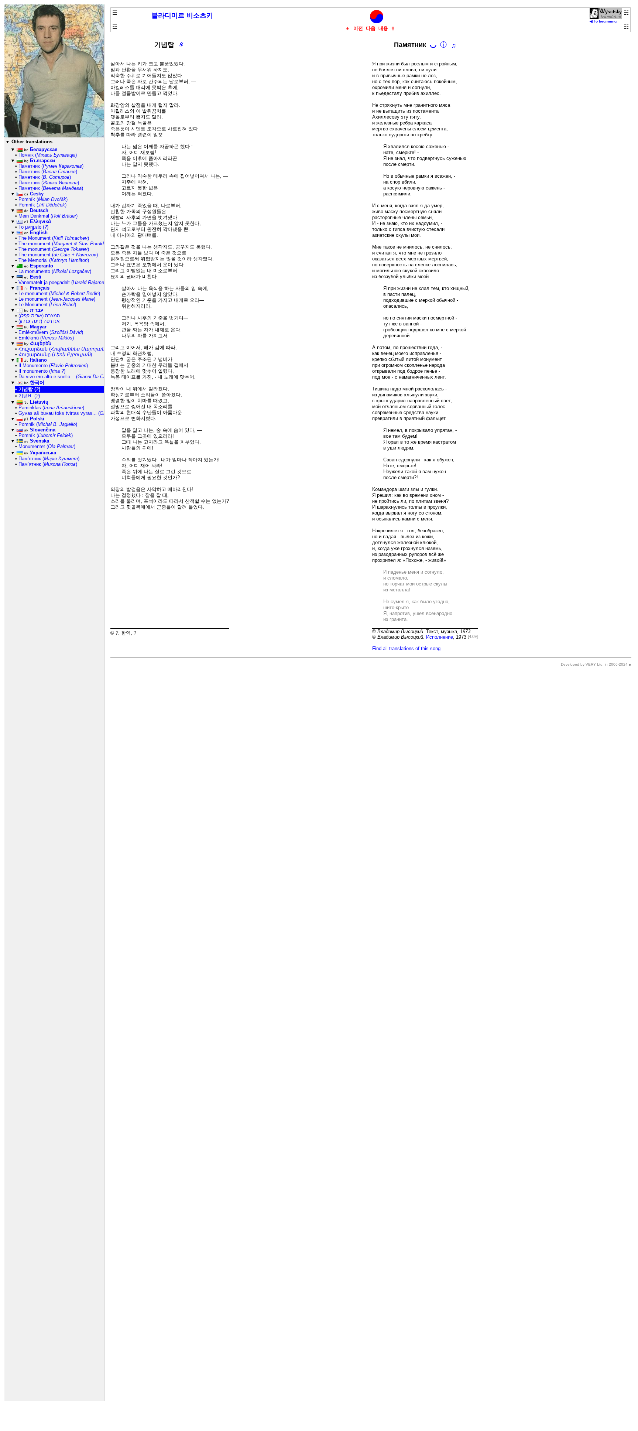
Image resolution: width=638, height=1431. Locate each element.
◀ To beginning (603, 21)
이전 (358, 28)
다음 (370, 28)
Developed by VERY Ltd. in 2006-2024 (594, 664)
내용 (383, 28)
